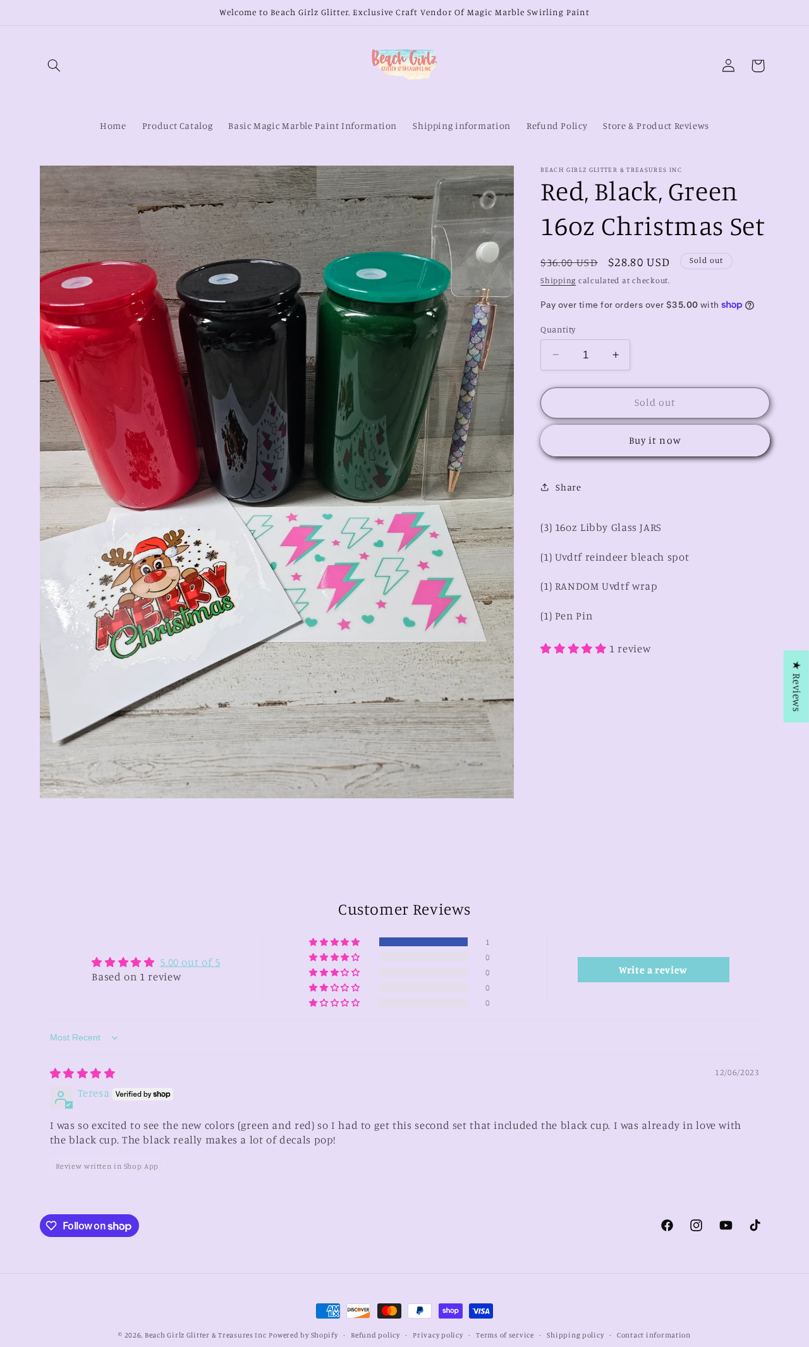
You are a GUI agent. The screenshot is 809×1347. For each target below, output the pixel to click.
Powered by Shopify (303, 1335)
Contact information (654, 1335)
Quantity (557, 329)
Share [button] (568, 486)
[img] (83, 1073)
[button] (54, 65)
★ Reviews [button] (797, 686)
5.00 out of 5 (190, 962)
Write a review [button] (653, 969)
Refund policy (375, 1335)
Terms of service (505, 1335)
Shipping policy (575, 1335)
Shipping (558, 279)
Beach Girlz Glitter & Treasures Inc (206, 1335)
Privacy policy (438, 1335)
